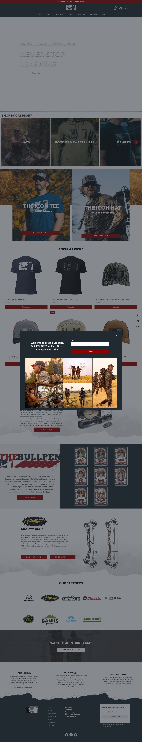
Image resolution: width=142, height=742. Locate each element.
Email (72, 340)
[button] (116, 336)
